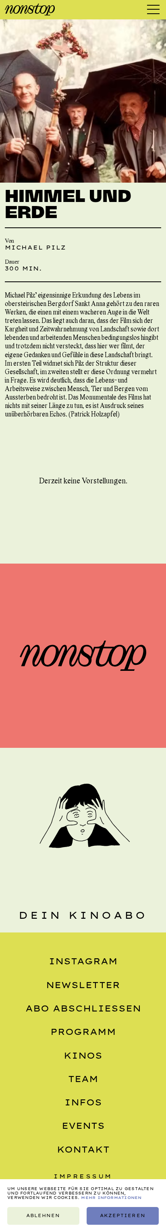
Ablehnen (43, 1215)
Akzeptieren (122, 1215)
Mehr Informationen (111, 1197)
